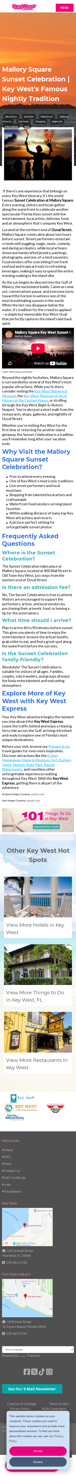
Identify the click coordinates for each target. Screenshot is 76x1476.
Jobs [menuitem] (7, 1184)
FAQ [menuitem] (7, 1157)
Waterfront (47, 116)
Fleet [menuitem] (7, 1164)
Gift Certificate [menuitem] (15, 1177)
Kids (27, 126)
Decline (38, 1462)
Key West (9, 1203)
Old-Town (23, 121)
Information (11, 126)
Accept (38, 1451)
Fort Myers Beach (16, 1274)
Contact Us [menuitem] (12, 1170)
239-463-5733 (16, 1262)
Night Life (57, 121)
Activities (29, 116)
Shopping (40, 121)
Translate (33, 1355)
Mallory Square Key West (20, 372)
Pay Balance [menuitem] (12, 1191)
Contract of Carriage (21, 1404)
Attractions (11, 116)
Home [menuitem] (8, 1150)
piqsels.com (37, 794)
